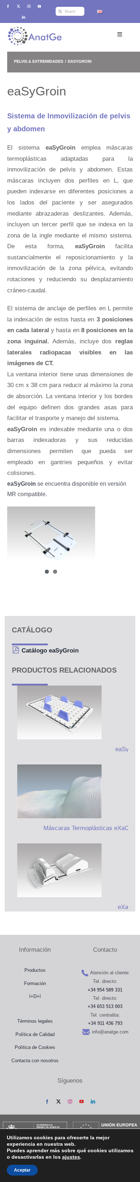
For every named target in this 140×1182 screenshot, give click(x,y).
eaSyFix (126, 749)
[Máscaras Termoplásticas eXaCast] (57, 791)
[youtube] (39, 6)
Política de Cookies (35, 1047)
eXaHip (127, 907)
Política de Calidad (35, 1034)
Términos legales (35, 1021)
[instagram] (29, 6)
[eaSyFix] (57, 712)
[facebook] (8, 6)
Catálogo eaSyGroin (50, 650)
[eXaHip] (57, 870)
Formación (35, 983)
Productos (35, 970)
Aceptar (22, 1170)
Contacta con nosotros (35, 1060)
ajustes (71, 1157)
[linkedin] (23, 17)
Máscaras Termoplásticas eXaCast (90, 828)
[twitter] (18, 6)
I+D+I (35, 996)
